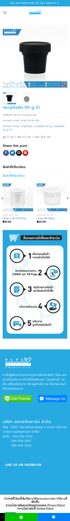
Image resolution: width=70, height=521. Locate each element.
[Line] (21, 517)
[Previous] (8, 57)
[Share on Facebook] (6, 153)
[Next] (61, 57)
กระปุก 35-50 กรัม (29, 120)
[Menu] (5, 12)
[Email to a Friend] (19, 153)
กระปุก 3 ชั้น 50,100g (14, 218)
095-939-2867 (17, 441)
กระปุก (16, 120)
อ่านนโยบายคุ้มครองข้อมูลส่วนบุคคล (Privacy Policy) (35, 505)
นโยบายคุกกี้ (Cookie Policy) (38, 508)
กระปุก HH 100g (45, 218)
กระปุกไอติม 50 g (43, 126)
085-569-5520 (17, 445)
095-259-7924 (22, 436)
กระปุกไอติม (26, 126)
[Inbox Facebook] (54, 517)
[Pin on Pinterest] (25, 153)
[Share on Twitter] (12, 153)
